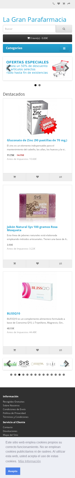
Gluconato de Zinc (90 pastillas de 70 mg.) (37, 140)
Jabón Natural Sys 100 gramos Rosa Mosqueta (32, 228)
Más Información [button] (29, 461)
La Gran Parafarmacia (34, 19)
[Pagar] (69, 3)
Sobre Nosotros (11, 405)
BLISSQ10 (13, 313)
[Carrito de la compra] (63, 3)
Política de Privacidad (14, 413)
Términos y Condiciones (15, 417)
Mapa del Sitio (10, 435)
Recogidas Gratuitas (13, 401)
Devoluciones (10, 431)
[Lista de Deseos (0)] (58, 3)
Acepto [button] (13, 471)
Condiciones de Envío (14, 409)
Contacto (7, 427)
